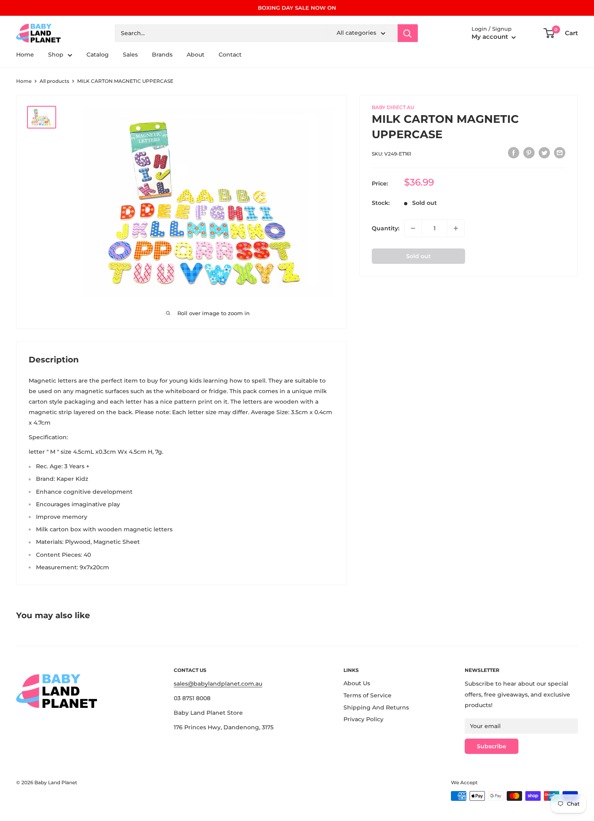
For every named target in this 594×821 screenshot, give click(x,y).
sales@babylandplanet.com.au (218, 683)
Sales (130, 55)
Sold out (418, 256)
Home (25, 55)
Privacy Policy (363, 719)
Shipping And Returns (376, 707)
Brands (162, 55)
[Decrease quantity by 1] (412, 228)
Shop (55, 55)
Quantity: (385, 228)
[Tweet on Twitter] (544, 152)
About (195, 55)
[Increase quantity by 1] (455, 228)
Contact (230, 55)
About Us (356, 683)
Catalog (97, 55)
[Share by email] (559, 152)
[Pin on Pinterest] (529, 152)
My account (491, 37)
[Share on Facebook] (513, 152)
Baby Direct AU (393, 107)
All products (54, 81)
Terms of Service (367, 695)
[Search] (408, 33)
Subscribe (491, 746)
